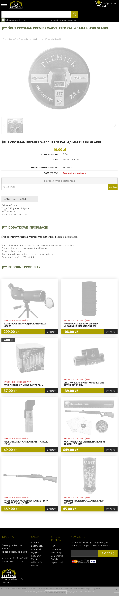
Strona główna (8, 39)
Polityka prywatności (57, 561)
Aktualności (36, 549)
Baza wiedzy (37, 545)
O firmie (35, 542)
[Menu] (4, 4)
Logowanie (56, 549)
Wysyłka (35, 552)
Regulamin (36, 555)
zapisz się (108, 553)
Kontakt (35, 565)
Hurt (53, 545)
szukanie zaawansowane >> (63, 20)
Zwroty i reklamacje (36, 561)
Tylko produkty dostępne (16, 20)
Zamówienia (57, 555)
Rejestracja (56, 552)
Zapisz (113, 186)
